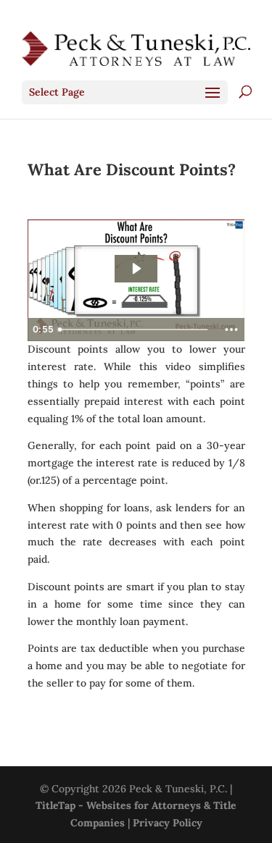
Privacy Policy (167, 822)
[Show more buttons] (231, 329)
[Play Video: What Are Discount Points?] (136, 268)
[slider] (134, 329)
